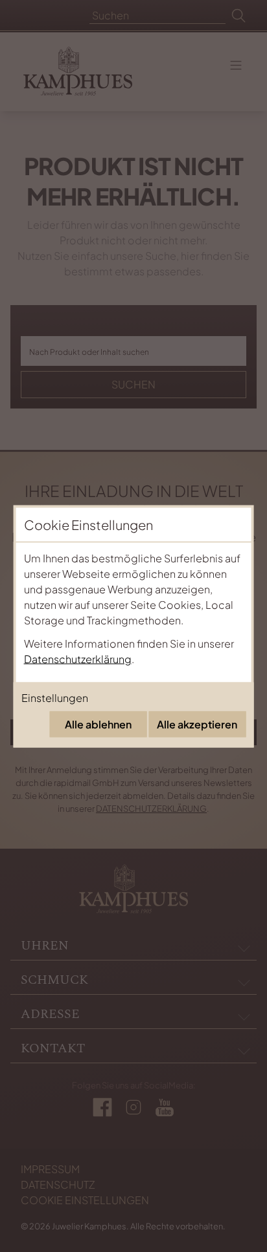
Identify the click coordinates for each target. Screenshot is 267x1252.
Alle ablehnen (98, 723)
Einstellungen (54, 697)
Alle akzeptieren (197, 723)
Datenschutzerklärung (78, 658)
